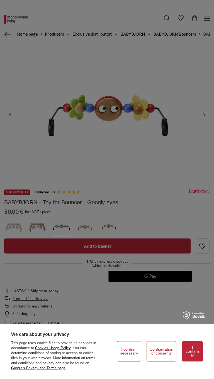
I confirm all (192, 351)
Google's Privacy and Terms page (38, 368)
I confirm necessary (129, 351)
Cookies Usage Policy (52, 348)
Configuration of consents (161, 351)
